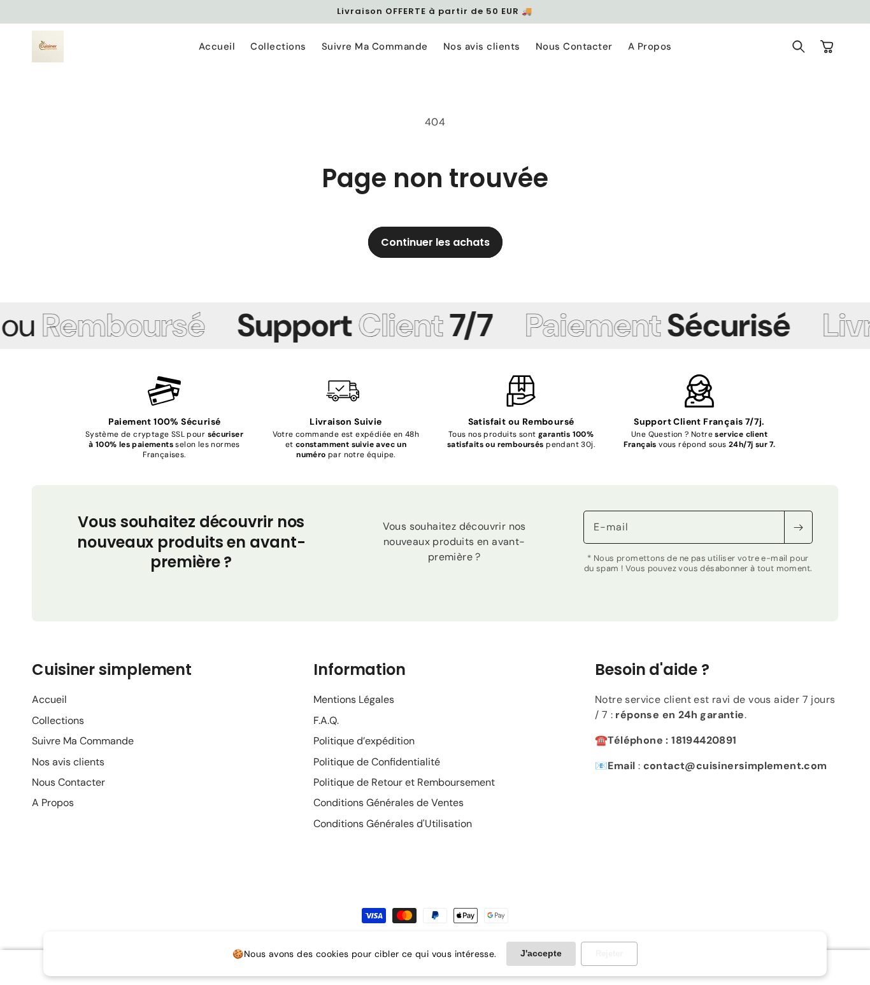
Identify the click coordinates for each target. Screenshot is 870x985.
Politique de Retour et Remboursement (404, 782)
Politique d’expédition (364, 741)
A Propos (53, 802)
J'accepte (541, 953)
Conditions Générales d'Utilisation (392, 823)
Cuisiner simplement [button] (112, 669)
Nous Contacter (68, 782)
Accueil (49, 699)
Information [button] (359, 669)
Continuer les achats (435, 242)
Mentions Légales (353, 699)
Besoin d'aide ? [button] (652, 669)
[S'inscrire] (798, 527)
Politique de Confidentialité (376, 762)
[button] (799, 46)
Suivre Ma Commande (83, 741)
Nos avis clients (68, 762)
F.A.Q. (326, 720)
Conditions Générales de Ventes (388, 802)
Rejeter (609, 953)
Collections (58, 720)
